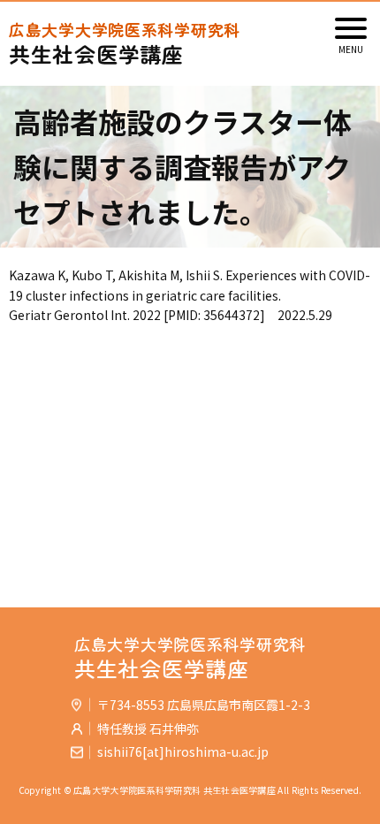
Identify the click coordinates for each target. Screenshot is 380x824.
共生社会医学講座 (124, 43)
